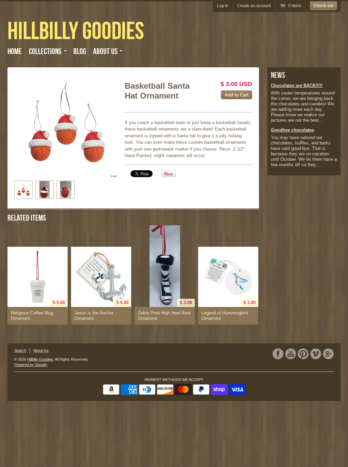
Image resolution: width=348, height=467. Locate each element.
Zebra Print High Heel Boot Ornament (164, 315)
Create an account (254, 5)
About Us (41, 350)
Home (14, 51)
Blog (79, 51)
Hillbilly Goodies (75, 30)
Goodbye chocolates (292, 130)
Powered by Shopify (30, 365)
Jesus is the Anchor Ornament (94, 315)
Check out (323, 5)
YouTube (290, 353)
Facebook (278, 353)
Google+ (328, 353)
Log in (222, 5)
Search (20, 350)
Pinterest (303, 353)
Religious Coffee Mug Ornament (32, 315)
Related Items (26, 217)
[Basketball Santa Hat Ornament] (65, 125)
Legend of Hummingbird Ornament (225, 315)
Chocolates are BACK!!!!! (297, 85)
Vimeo (315, 353)
